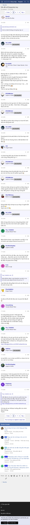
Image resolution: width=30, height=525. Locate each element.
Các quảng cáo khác (18, 431)
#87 (28, 152)
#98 (28, 354)
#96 (28, 311)
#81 (28, 22)
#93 (28, 251)
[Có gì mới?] (25, 1)
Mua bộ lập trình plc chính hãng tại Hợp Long (15, 429)
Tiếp (22, 12)
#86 (28, 133)
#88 (28, 168)
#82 (28, 48)
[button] (15, 507)
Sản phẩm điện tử (17, 451)
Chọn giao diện (6, 504)
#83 (28, 70)
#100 (28, 389)
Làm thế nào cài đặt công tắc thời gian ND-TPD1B (16, 448)
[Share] (26, 23)
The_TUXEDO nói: (6, 275)
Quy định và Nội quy (6, 513)
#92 (28, 236)
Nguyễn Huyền (8, 431)
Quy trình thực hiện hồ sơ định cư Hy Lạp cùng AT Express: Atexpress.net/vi (16, 466)
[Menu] (2, 1)
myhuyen (6, 460)
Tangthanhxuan (8, 451)
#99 (28, 370)
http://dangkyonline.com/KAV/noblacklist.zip (14, 344)
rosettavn (4, 9)
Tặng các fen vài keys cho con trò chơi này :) (15, 438)
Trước (8, 12)
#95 (28, 295)
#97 (28, 333)
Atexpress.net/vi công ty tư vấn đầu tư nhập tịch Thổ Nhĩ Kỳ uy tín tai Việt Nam (16, 457)
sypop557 (6, 440)
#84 (28, 99)
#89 (28, 183)
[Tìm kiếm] (28, 1)
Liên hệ (2, 510)
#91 (28, 218)
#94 (28, 271)
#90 (28, 201)
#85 (28, 117)
